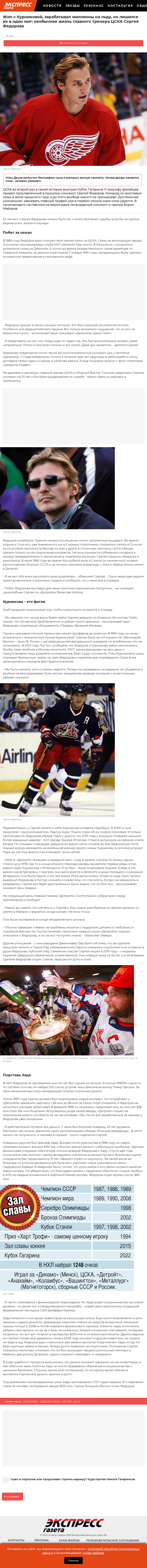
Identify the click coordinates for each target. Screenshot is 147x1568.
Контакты (16, 1540)
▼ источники (12, 1496)
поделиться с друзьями (74, 43)
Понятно (73, 1560)
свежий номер (50, 1401)
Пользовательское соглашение (112, 1540)
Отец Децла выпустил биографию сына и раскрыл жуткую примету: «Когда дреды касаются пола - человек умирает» (72, 179)
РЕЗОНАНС (94, 5)
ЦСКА (76, 1401)
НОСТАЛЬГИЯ (120, 5)
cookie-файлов (93, 1553)
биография (30, 1401)
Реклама (41, 1540)
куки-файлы (69, 1540)
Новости (52, 5)
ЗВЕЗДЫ (73, 5)
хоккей (67, 1401)
